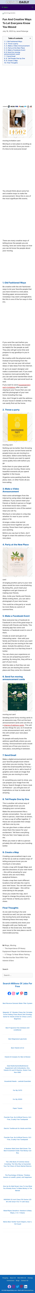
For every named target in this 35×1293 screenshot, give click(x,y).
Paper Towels (17, 1108)
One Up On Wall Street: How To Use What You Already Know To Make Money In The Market (17, 1188)
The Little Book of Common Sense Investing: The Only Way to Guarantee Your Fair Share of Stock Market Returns (17, 1164)
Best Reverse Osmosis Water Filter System (17, 1003)
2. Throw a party (12, 44)
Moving (13, 945)
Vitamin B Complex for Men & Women (17, 1057)
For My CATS (17, 1090)
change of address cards (14, 725)
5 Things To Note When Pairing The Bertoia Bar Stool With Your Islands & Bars (16, 957)
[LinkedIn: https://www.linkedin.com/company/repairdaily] (26, 993)
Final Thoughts (12, 63)
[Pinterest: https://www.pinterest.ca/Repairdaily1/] (22, 993)
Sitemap (30, 1278)
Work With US (21, 1278)
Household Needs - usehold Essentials (17, 1081)
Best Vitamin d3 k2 (17, 1048)
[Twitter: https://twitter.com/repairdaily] (17, 993)
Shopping (5, 1278)
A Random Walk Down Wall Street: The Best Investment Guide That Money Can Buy (17, 1151)
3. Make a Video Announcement (18, 46)
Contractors (10, 1280)
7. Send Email (10, 56)
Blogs (7, 945)
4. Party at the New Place (15, 48)
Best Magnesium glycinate (17, 1039)
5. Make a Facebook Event (15, 50)
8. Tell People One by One (15, 58)
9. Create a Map (12, 60)
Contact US (24, 1280)
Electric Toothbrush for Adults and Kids (17, 1128)
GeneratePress (28, 1290)
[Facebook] (9, 993)
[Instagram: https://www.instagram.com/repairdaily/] (13, 993)
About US (13, 1278)
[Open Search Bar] (32, 7)
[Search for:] (17, 975)
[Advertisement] (17, 85)
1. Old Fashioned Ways (14, 41)
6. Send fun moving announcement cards (12, 53)
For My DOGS (17, 1099)
